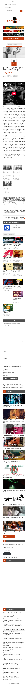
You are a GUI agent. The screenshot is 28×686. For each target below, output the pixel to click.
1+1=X (6, 75)
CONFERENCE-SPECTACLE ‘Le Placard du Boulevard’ (13, 435)
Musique (7, 73)
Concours (21, 1)
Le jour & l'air (12, 76)
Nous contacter (8, 7)
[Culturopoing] (14, 24)
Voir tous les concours (13, 38)
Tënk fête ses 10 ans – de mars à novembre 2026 (13, 504)
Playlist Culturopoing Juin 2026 (17, 258)
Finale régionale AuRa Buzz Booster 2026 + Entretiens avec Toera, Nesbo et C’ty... (17, 272)
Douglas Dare (15, 75)
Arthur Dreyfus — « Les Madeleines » (16, 629)
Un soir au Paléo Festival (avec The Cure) (17, 245)
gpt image (5, 668)
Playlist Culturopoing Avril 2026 (7, 286)
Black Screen (6, 615)
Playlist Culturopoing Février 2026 (7, 312)
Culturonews (15, 1)
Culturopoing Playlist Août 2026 (7, 245)
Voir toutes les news (9, 536)
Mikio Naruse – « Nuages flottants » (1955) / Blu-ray (13, 518)
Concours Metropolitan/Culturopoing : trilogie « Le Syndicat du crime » (12, 672)
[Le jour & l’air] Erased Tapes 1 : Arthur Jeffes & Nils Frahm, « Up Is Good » (7, 173)
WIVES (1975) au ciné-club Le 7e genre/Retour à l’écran (13, 532)
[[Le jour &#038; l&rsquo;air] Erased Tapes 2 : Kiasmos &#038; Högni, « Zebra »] (7, 183)
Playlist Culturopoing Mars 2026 (17, 299)
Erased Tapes (6, 76)
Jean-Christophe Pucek (10, 72)
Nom (4, 345)
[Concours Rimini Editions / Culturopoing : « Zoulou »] (13, 27)
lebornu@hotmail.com (8, 211)
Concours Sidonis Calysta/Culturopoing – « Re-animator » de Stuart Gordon (12, 620)
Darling (9, 75)
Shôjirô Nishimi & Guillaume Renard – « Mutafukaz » (14, 217)
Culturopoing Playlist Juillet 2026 (7, 258)
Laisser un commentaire (17, 80)
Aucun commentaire (7, 80)
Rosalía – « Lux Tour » (17, 286)
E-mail (4, 351)
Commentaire (6, 328)
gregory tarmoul (6, 624)
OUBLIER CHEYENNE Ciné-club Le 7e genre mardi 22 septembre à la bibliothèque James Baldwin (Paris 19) (13, 421)
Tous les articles (8, 1)
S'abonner (7, 554)
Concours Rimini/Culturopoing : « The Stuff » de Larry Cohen (12, 654)
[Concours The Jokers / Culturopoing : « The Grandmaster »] (13, 34)
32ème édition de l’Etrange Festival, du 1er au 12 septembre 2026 (13, 406)
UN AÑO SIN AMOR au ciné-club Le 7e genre (12, 448)
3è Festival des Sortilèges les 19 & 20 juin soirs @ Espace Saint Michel (13, 476)
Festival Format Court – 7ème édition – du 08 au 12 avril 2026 (14, 490)
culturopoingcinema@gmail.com (10, 212)
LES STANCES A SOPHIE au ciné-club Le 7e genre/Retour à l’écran (11, 462)
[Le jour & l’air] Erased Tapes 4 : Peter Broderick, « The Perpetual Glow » (17, 173)
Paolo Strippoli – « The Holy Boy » (15, 612)
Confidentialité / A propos (10, 4)
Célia (4, 612)
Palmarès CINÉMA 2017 (15, 668)
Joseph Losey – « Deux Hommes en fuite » (15, 218)
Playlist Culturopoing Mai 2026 (7, 271)
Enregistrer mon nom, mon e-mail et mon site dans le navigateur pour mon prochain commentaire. (13, 368)
